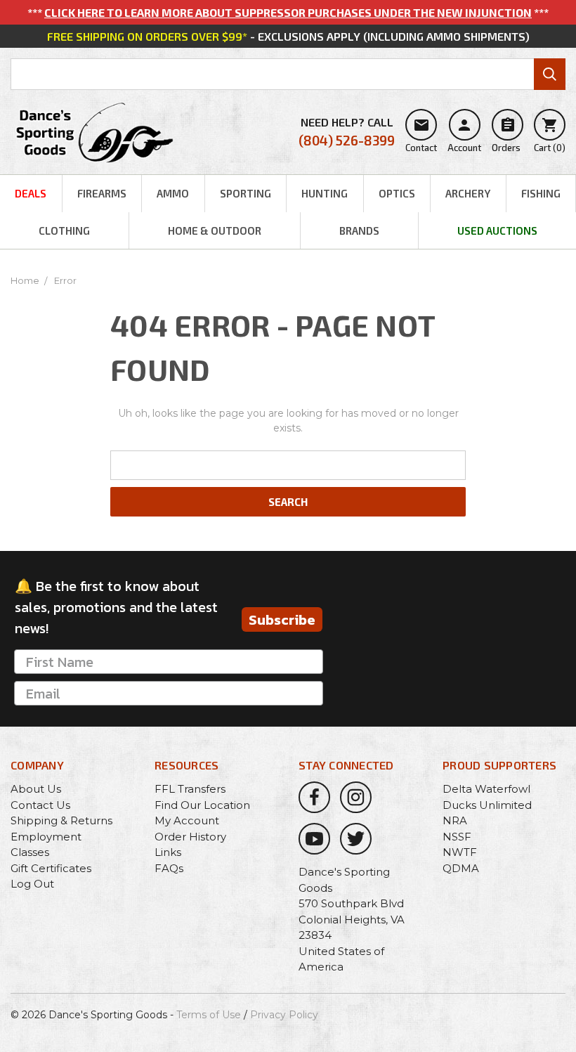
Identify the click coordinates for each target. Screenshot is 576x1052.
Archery (467, 193)
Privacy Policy (284, 1014)
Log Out (32, 883)
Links (168, 852)
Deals (30, 193)
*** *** (288, 12)
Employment (46, 836)
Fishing (541, 193)
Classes (30, 852)
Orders (506, 135)
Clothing (64, 230)
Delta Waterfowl (486, 789)
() (549, 135)
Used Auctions (497, 230)
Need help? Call (347, 131)
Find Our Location (202, 805)
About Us (36, 789)
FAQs (169, 868)
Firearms (101, 193)
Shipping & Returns (61, 820)
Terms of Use (208, 1014)
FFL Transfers (190, 789)
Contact (421, 135)
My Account (187, 820)
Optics (397, 193)
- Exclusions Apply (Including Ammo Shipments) (288, 36)
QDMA (461, 868)
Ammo (173, 193)
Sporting (245, 193)
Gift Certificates (51, 868)
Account (464, 135)
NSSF (457, 836)
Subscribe (282, 619)
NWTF (460, 852)
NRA (455, 820)
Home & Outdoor (214, 230)
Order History (190, 836)
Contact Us (40, 805)
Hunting (324, 193)
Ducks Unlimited (487, 805)
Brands (359, 230)
